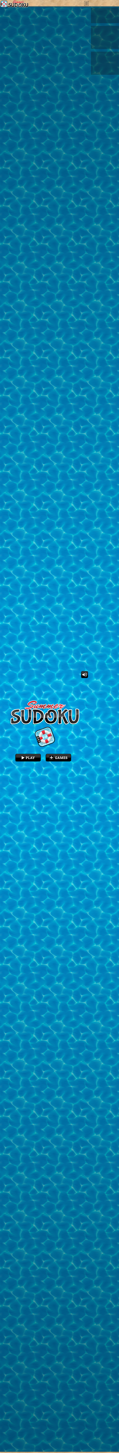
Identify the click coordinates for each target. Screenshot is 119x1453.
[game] (44, 729)
